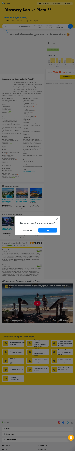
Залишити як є (27, 230)
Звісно (48, 230)
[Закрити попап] (57, 219)
